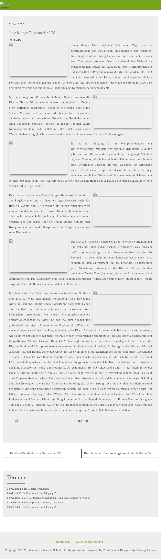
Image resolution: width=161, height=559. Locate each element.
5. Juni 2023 (16, 24)
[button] (11, 425)
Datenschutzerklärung (89, 541)
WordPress (109, 550)
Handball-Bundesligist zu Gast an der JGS (35, 453)
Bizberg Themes (146, 550)
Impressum (63, 541)
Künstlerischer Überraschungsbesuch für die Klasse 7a (117, 453)
